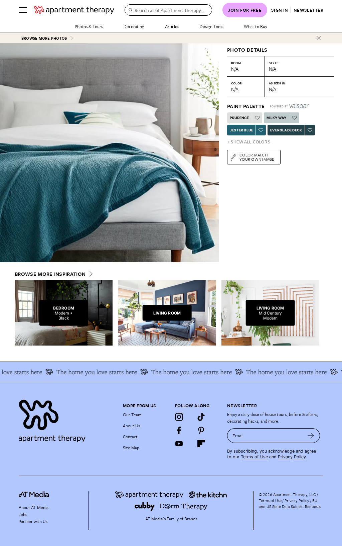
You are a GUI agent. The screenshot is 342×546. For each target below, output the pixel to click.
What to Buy (255, 26)
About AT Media (33, 507)
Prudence (239, 118)
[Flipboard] (201, 444)
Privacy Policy (292, 456)
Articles (172, 26)
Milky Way (277, 118)
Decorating (134, 26)
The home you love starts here (90, 372)
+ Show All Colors (248, 142)
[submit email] (311, 435)
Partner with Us (33, 521)
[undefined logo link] (74, 10)
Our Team (132, 414)
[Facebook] (179, 430)
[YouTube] (179, 444)
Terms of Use (254, 456)
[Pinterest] (201, 430)
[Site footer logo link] (67, 419)
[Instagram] (179, 417)
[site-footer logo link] (34, 495)
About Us (131, 425)
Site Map (131, 447)
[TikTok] (201, 417)
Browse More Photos (44, 38)
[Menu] (23, 10)
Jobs (23, 514)
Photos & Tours (89, 26)
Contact (130, 436)
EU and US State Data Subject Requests (290, 503)
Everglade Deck (286, 130)
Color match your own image (257, 157)
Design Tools (211, 26)
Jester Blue (241, 130)
